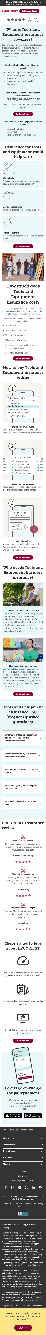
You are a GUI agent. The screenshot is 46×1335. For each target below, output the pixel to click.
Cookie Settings (27, 1319)
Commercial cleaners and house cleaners (21, 669)
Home (5, 1130)
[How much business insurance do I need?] (40, 803)
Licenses (28, 1204)
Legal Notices (9, 1265)
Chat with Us (23, 1176)
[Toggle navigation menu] (42, 11)
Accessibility (38, 1204)
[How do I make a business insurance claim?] (40, 771)
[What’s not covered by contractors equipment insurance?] (40, 755)
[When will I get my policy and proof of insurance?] (40, 787)
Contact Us (23, 1171)
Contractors (8, 613)
